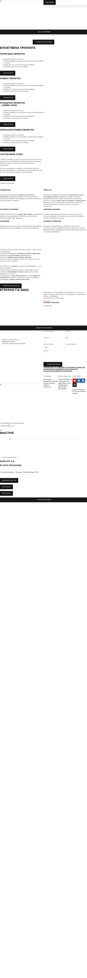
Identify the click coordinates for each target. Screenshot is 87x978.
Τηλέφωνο (46, 337)
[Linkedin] (79, 381)
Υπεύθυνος (68, 331)
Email (66, 337)
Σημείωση (46, 350)
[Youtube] (74, 381)
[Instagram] (74, 385)
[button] (50, 2)
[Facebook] (83, 381)
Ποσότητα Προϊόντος (70, 344)
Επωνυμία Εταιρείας (49, 331)
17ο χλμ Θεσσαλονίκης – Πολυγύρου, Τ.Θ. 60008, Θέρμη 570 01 (19, 472)
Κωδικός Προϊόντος (49, 344)
